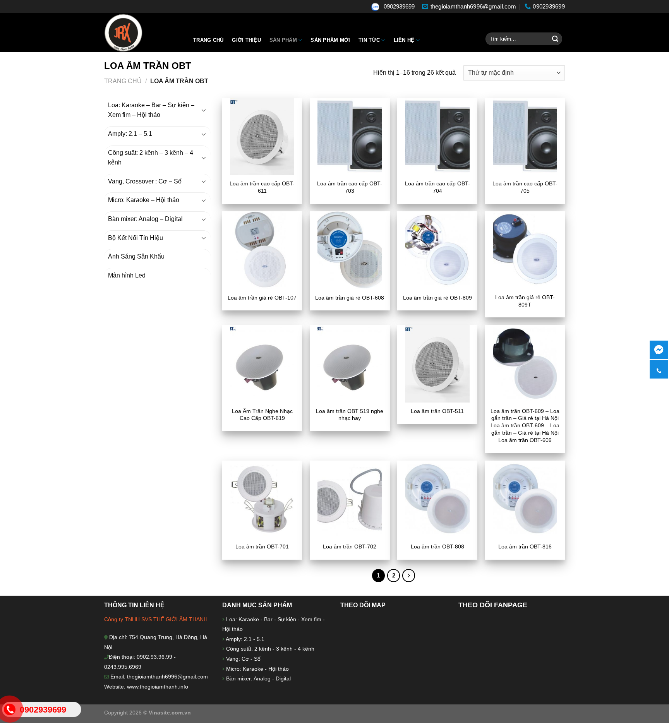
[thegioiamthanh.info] (143, 32)
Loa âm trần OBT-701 (262, 546)
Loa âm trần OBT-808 (437, 546)
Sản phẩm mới (330, 40)
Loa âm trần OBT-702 (349, 546)
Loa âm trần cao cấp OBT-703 (349, 187)
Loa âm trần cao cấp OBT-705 (525, 187)
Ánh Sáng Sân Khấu (136, 256)
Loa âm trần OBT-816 (525, 546)
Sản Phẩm (283, 40)
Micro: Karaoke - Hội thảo (257, 669)
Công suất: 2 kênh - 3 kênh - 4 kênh (269, 649)
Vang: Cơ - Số (243, 659)
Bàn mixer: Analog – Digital (145, 219)
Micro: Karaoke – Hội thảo (143, 200)
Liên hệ (404, 40)
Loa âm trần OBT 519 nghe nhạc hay (349, 414)
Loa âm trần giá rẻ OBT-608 (349, 298)
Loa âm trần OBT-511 (437, 411)
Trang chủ (208, 40)
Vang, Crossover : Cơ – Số (145, 181)
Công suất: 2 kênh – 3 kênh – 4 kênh (150, 157)
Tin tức (369, 40)
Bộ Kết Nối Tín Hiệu (135, 238)
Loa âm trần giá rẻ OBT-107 (262, 298)
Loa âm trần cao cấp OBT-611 (262, 187)
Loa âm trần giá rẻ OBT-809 (437, 298)
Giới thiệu (246, 40)
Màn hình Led (127, 275)
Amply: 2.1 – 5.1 (130, 133)
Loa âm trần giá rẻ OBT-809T (525, 301)
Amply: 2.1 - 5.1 (245, 639)
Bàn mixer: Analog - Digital (258, 678)
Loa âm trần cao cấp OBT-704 (437, 187)
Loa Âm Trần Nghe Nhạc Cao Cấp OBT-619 (262, 414)
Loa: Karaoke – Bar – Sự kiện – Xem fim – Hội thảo (151, 110)
